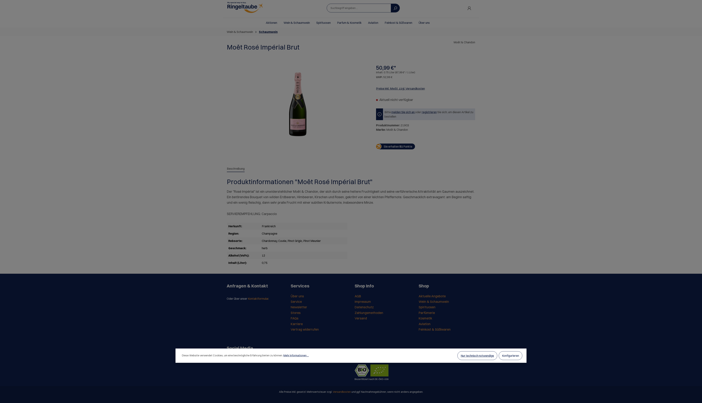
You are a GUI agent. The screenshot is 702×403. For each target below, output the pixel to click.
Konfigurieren (510, 355)
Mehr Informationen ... (296, 355)
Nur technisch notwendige (477, 355)
